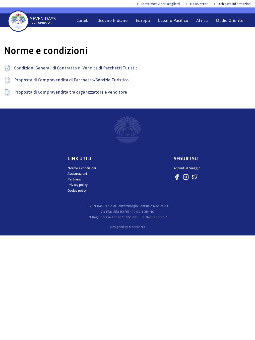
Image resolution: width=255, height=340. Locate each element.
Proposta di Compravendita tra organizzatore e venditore (70, 92)
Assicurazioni (77, 173)
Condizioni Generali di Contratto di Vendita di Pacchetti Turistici (75, 67)
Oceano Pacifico (173, 20)
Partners (74, 179)
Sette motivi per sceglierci (160, 3)
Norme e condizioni (81, 168)
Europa (143, 20)
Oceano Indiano (112, 20)
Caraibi (82, 20)
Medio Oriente (229, 20)
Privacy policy (77, 184)
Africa (202, 20)
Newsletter (199, 3)
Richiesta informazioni (234, 3)
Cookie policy (77, 190)
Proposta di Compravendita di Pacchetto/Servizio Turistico (71, 79)
